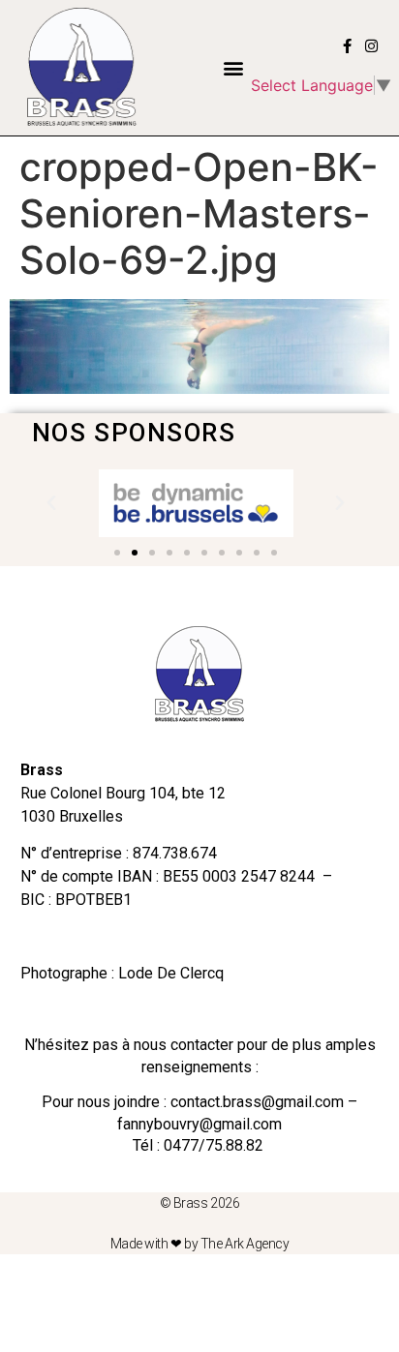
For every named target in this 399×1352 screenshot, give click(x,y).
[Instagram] (371, 46)
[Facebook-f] (347, 46)
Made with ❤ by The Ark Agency (200, 1243)
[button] (234, 67)
